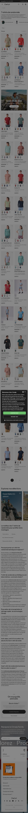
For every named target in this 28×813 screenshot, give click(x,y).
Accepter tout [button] (14, 413)
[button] (14, 420)
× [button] (24, 391)
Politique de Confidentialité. (16, 409)
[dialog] (14, 406)
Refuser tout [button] (14, 416)
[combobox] (23, 392)
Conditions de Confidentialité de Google (12, 408)
